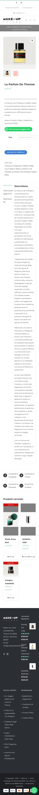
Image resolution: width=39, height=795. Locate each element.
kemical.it (19, 786)
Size (10, 137)
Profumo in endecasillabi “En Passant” (10, 713)
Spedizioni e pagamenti (27, 697)
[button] (34, 790)
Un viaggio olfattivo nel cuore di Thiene (9, 700)
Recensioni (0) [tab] (7, 200)
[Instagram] (7, 654)
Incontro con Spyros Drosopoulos (10, 755)
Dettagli (11, 556)
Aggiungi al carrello (16, 152)
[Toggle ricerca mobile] (30, 20)
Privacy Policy (27, 713)
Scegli (26, 556)
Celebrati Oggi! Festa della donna (11, 725)
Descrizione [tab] (7, 185)
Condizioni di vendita (27, 705)
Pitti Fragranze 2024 (10, 745)
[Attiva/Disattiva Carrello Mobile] (26, 20)
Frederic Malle (28, 166)
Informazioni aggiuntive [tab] (7, 192)
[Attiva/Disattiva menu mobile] (34, 20)
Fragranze (17, 166)
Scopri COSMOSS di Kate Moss (10, 736)
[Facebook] (4, 654)
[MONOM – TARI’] (28, 519)
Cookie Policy (27, 718)
